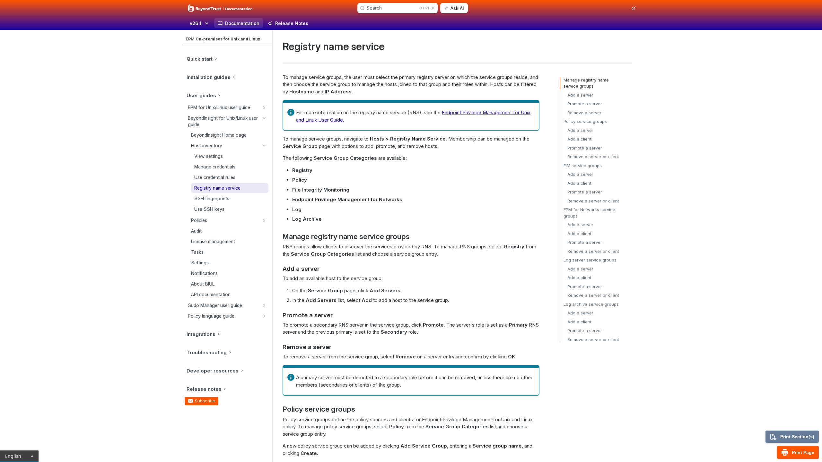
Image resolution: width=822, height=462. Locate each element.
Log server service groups (590, 259)
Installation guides (209, 77)
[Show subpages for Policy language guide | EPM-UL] (264, 316)
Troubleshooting (207, 352)
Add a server (580, 95)
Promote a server (584, 103)
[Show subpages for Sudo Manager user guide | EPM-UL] (264, 305)
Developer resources (213, 371)
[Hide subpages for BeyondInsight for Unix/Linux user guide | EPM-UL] (264, 118)
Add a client (579, 138)
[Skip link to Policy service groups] (278, 409)
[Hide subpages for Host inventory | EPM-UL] (264, 145)
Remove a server (584, 112)
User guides (201, 95)
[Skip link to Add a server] (278, 269)
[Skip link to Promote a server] (278, 315)
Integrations (201, 334)
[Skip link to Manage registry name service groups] (278, 236)
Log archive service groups (591, 304)
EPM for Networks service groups (589, 212)
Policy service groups (585, 121)
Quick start (200, 59)
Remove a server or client (593, 156)
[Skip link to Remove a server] (278, 347)
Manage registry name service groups (586, 83)
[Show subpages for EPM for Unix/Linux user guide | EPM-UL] (264, 107)
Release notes (204, 389)
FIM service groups (583, 165)
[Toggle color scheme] (634, 8)
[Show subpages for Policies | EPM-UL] (264, 220)
